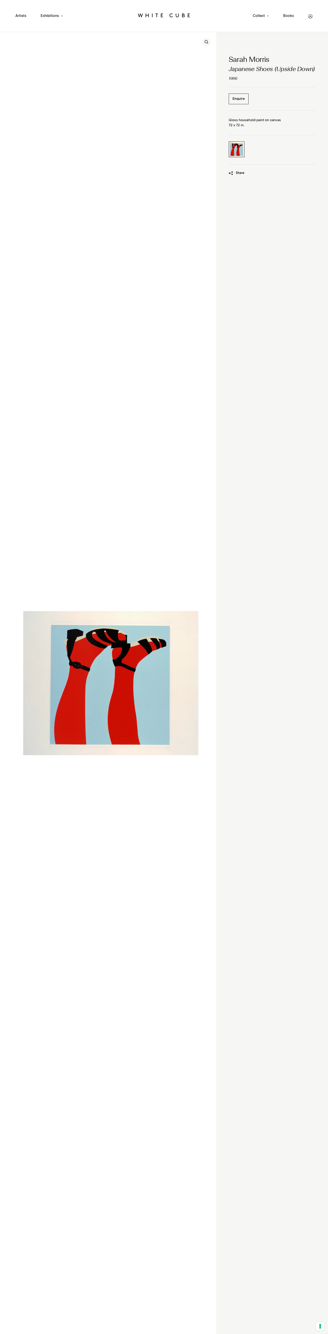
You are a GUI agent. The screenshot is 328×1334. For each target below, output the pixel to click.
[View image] (206, 42)
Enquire (239, 98)
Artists (20, 16)
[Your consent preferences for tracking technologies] (320, 1326)
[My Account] (310, 16)
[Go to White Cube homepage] (164, 16)
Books (288, 16)
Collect (259, 16)
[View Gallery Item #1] (237, 149)
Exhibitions (50, 16)
